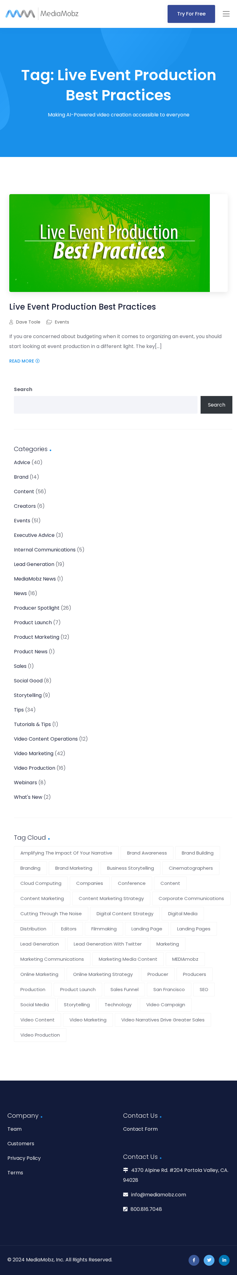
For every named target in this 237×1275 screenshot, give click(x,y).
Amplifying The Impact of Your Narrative (66, 853)
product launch (78, 989)
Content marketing (42, 898)
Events (62, 322)
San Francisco (169, 989)
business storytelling (130, 868)
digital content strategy (125, 913)
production (32, 989)
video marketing (87, 1019)
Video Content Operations (46, 738)
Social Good (28, 680)
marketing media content (128, 959)
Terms (15, 1172)
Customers (20, 1143)
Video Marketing (33, 753)
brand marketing (73, 868)
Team (14, 1129)
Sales (20, 666)
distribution (33, 928)
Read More (21, 361)
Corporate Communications (191, 898)
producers (194, 974)
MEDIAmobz (185, 959)
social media (34, 1004)
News (20, 593)
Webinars (25, 782)
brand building (198, 853)
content (170, 883)
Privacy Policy (24, 1158)
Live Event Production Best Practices (82, 306)
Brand (21, 477)
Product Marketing (36, 637)
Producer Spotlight (37, 607)
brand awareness (147, 853)
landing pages (193, 928)
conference (132, 883)
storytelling (77, 1004)
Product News (31, 651)
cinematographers (191, 868)
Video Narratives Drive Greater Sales (163, 1019)
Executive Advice (34, 535)
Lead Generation (34, 564)
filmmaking (104, 928)
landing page (146, 928)
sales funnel (124, 989)
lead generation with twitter (108, 944)
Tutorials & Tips (32, 724)
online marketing (39, 974)
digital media (183, 913)
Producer (158, 974)
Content (24, 491)
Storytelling (28, 695)
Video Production (34, 768)
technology (118, 1004)
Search (23, 389)
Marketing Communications (52, 959)
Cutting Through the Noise (51, 913)
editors (69, 928)
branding (30, 868)
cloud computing (40, 883)
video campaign (165, 1004)
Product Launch (33, 622)
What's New (28, 797)
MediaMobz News (35, 578)
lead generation (39, 944)
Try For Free (191, 13)
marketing (167, 944)
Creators (25, 506)
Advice (22, 462)
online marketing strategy (103, 974)
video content (37, 1019)
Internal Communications (45, 549)
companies (89, 883)
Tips (19, 709)
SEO (204, 989)
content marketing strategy (111, 898)
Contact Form (140, 1129)
